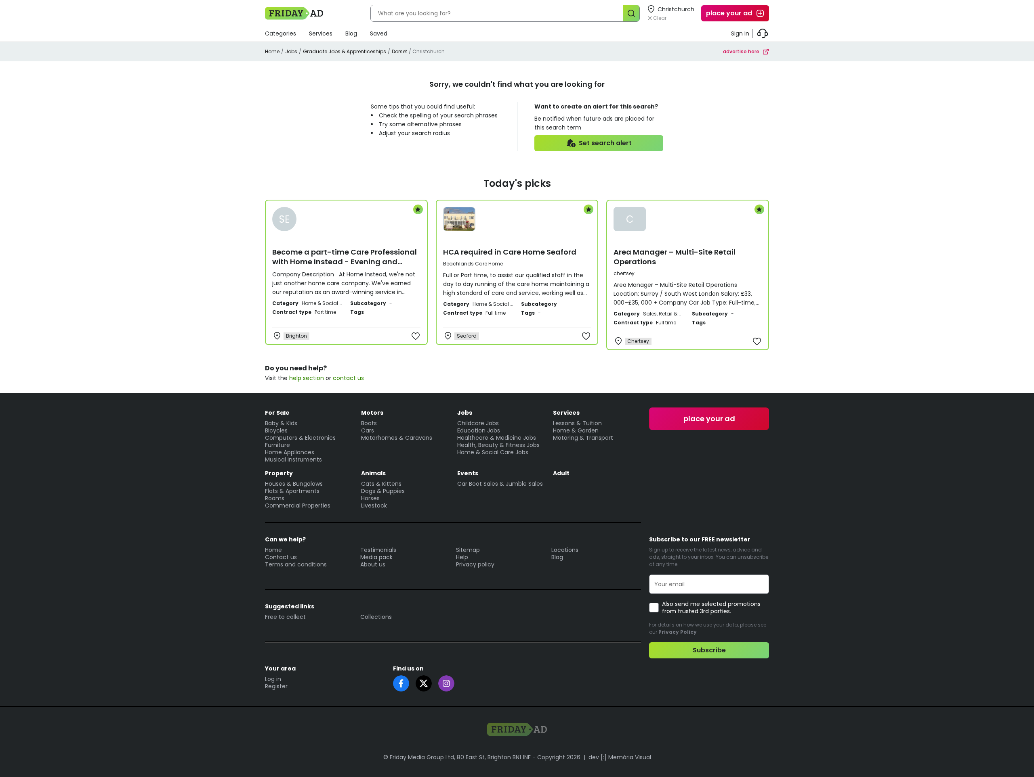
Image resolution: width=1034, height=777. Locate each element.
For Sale (277, 412)
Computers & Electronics (300, 437)
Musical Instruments (293, 459)
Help (462, 557)
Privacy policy (475, 564)
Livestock (374, 505)
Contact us (281, 557)
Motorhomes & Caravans (396, 437)
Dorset (399, 51)
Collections (376, 617)
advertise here (741, 51)
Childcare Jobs (478, 423)
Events (467, 473)
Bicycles (276, 430)
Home (272, 51)
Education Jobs (478, 430)
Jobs (291, 51)
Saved (378, 33)
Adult (561, 473)
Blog (351, 33)
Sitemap (468, 550)
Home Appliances (289, 452)
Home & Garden (576, 430)
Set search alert (605, 143)
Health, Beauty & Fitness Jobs (498, 445)
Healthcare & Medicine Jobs (496, 437)
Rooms (274, 498)
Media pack (376, 557)
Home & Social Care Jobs (492, 452)
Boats (369, 423)
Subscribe (709, 650)
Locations (564, 550)
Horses (370, 498)
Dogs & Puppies (383, 491)
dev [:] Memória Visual (619, 757)
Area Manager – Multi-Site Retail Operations (675, 257)
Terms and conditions (296, 564)
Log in (273, 679)
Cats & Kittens (381, 483)
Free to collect (285, 617)
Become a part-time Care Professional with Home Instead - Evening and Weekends (344, 261)
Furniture (277, 445)
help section (306, 378)
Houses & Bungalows (294, 483)
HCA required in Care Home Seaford (509, 252)
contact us (348, 378)
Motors (372, 412)
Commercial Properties (297, 505)
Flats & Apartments (292, 491)
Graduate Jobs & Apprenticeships (344, 51)
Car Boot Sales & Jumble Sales (500, 483)
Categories (280, 33)
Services (320, 33)
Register (276, 686)
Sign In (740, 33)
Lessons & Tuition (577, 423)
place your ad (729, 13)
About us (372, 564)
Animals (373, 473)
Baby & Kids (281, 423)
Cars (367, 430)
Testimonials (378, 550)
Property (279, 473)
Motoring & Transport (583, 437)
